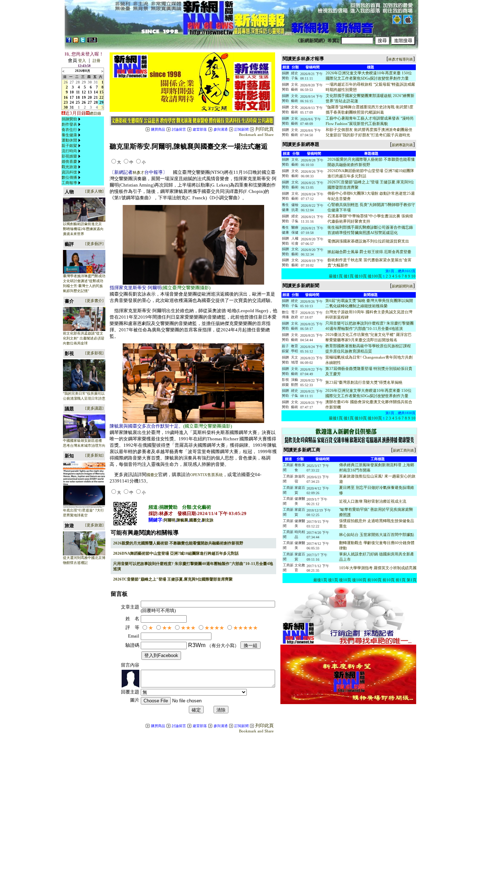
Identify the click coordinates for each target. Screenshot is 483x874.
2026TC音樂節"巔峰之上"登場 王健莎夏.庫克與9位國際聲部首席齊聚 (173, 579)
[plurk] (75, 41)
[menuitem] (72, 119)
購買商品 (158, 129)
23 (66, 102)
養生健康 (69, 135)
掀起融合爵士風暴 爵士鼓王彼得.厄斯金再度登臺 (369, 252)
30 (90, 82)
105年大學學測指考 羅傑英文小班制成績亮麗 (378, 568)
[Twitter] (83, 41)
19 (84, 97)
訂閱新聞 (241, 129)
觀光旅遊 (69, 167)
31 (96, 82)
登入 (82, 60)
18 (78, 97)
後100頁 (375, 276)
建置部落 (200, 129)
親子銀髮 (69, 145)
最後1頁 (336, 276)
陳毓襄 (182, 520)
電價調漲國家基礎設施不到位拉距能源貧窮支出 (368, 241)
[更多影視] (94, 353)
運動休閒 (69, 140)
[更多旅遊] (94, 525)
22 (101, 97)
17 (72, 97)
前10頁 (389, 580)
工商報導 (69, 183)
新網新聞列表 (402, 286)
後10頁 (361, 276)
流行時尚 (69, 151)
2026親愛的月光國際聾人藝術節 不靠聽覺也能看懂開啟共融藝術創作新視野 (178, 543)
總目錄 (95, 113)
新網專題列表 (402, 145)
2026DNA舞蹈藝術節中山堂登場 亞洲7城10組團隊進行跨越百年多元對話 (176, 553)
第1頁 (412, 580)
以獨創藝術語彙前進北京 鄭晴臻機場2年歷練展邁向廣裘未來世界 (83, 229)
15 (101, 92)
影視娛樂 (69, 156)
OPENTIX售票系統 (206, 475)
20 (90, 97)
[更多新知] (94, 455)
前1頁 (401, 580)
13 (90, 92)
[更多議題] (94, 408)
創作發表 (69, 124)
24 (72, 102)
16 (66, 97)
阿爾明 (169, 520)
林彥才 (138, 172)
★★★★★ (245, 628)
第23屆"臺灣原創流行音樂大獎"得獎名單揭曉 (363, 382)
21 (96, 97)
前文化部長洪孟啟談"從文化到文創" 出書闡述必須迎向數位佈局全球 (83, 338)
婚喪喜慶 (69, 161)
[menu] (72, 150)
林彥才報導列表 (400, 59)
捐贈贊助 (69, 119)
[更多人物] (94, 191)
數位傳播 (69, 177)
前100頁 (374, 580)
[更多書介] (94, 300)
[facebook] (68, 41)
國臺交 (152, 475)
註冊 (96, 60)
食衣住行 (69, 129)
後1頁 (349, 276)
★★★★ (214, 628)
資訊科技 (69, 172)
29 (84, 82)
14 (96, 92)
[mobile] (92, 41)
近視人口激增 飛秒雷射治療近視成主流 (372, 501)
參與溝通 (221, 129)
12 (84, 92)
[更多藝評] (94, 243)
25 (78, 102)
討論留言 (179, 129)
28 (78, 82)
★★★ (188, 628)
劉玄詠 (208, 520)
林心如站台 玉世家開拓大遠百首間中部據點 (376, 534)
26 (66, 82)
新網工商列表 (403, 450)
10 (72, 92)
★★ (167, 628)
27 (72, 82)
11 (78, 92)
